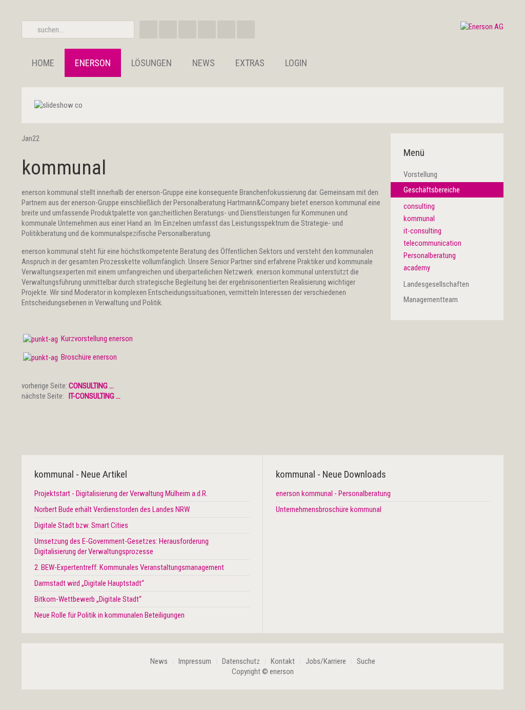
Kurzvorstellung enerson (97, 338)
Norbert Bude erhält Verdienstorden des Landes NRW (112, 509)
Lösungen (151, 62)
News (203, 62)
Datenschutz (241, 661)
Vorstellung (420, 174)
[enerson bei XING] (168, 29)
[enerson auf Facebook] (148, 29)
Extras (250, 62)
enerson (93, 62)
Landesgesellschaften (436, 284)
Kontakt (283, 661)
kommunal (64, 168)
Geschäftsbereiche (431, 189)
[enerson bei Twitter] (246, 29)
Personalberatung (429, 255)
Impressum (194, 661)
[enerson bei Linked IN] (207, 29)
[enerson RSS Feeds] (187, 29)
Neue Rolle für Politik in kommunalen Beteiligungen (109, 615)
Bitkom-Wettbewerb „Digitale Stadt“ (88, 599)
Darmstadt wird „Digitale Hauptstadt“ (89, 583)
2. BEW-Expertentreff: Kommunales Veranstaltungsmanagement (129, 567)
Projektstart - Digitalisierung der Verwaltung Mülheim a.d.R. (121, 493)
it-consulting (422, 230)
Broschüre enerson (89, 357)
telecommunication (432, 243)
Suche (366, 661)
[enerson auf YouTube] (226, 29)
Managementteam (430, 299)
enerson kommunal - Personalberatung (333, 493)
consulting (419, 206)
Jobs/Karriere (326, 661)
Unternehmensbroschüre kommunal (328, 509)
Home (43, 62)
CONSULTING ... (91, 385)
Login (296, 62)
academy (416, 267)
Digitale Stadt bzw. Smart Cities (81, 525)
